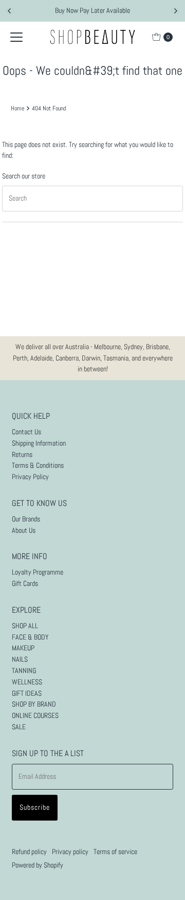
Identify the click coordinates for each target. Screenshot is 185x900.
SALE (19, 727)
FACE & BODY (30, 637)
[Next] (175, 10)
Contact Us (26, 432)
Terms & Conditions (38, 465)
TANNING (24, 670)
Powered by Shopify (37, 865)
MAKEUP (23, 648)
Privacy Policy (30, 476)
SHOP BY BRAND (34, 704)
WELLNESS (27, 682)
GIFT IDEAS (27, 693)
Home (17, 108)
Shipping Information (39, 443)
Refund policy (29, 851)
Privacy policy (70, 851)
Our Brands (26, 519)
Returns (22, 454)
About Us (23, 530)
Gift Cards (25, 583)
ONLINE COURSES (35, 715)
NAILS (20, 659)
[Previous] (9, 10)
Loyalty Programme (37, 572)
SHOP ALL (25, 625)
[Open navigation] (16, 37)
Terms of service (115, 851)
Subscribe (35, 807)
